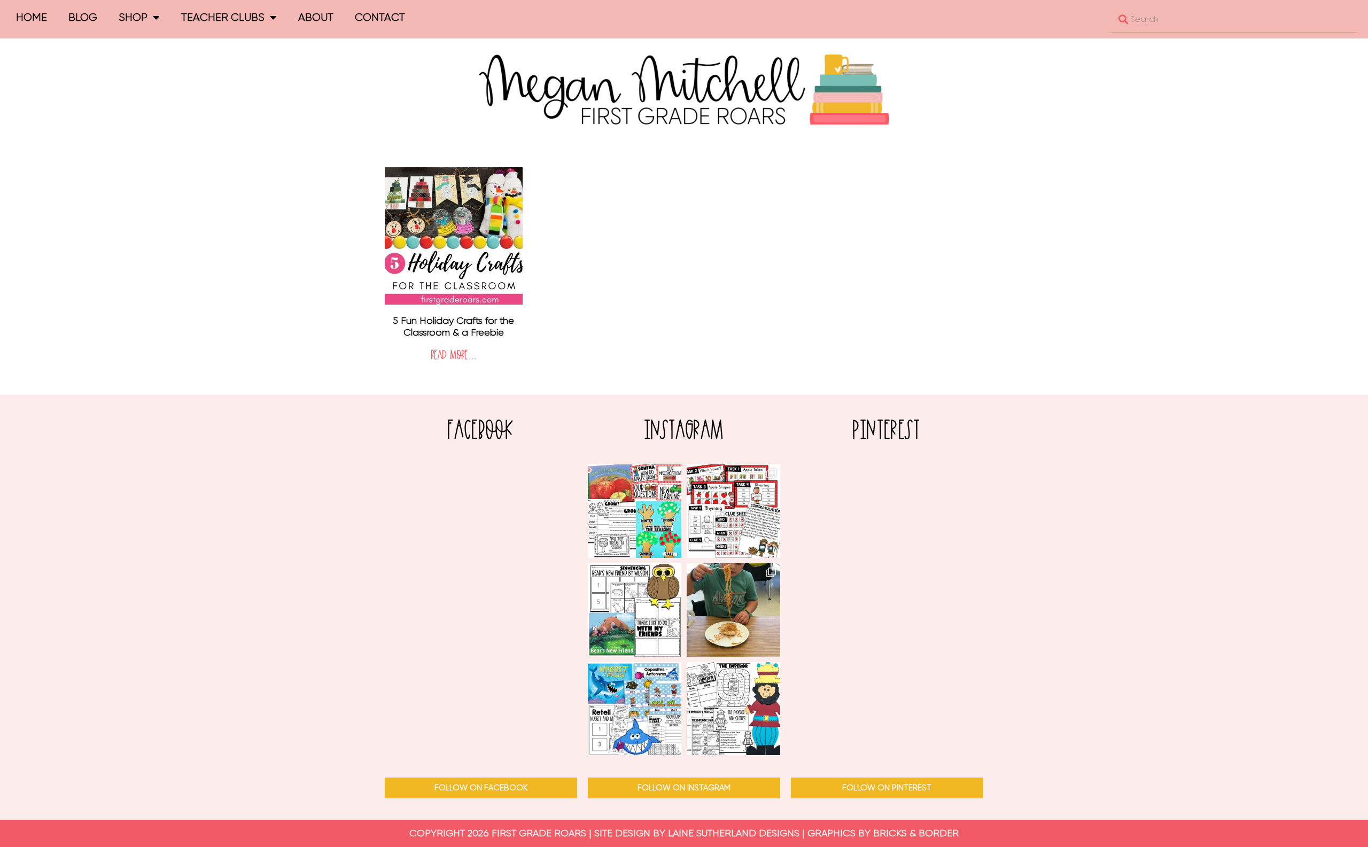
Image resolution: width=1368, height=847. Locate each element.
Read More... (453, 355)
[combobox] (1233, 19)
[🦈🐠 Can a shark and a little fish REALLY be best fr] (634, 709)
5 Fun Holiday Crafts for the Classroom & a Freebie (453, 326)
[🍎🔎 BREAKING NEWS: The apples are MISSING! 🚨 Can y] (733, 511)
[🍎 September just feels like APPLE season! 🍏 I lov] (634, 511)
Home (31, 17)
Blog (82, 17)
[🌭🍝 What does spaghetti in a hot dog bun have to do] (733, 610)
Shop (133, 17)
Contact (380, 17)
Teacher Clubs (223, 17)
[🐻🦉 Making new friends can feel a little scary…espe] (634, 610)
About (315, 17)
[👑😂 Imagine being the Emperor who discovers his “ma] (733, 709)
